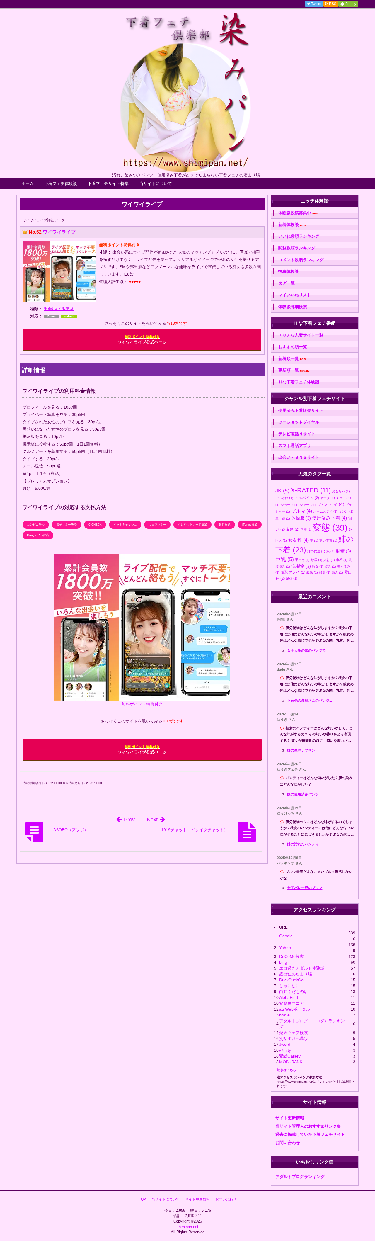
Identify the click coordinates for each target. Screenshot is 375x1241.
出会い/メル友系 (59, 308)
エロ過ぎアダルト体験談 (301, 968)
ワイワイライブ (59, 231)
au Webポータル (294, 1009)
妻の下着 (328, 540)
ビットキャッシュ (125, 524)
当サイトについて (155, 183)
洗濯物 (301, 566)
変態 (330, 527)
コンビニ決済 (36, 524)
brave (284, 1015)
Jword (284, 1044)
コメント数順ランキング (300, 260)
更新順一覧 (294, 370)
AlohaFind (288, 997)
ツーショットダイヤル (298, 422)
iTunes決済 (249, 524)
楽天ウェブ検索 (293, 1032)
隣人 (337, 572)
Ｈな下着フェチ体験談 (298, 382)
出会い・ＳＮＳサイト (298, 457)
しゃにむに (289, 985)
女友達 (298, 540)
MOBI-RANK (290, 1062)
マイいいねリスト (294, 295)
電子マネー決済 (66, 524)
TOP (142, 1199)
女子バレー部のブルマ (304, 888)
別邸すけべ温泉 (293, 1038)
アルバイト (306, 498)
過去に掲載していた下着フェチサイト (310, 1134)
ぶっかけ (284, 498)
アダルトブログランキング (300, 1176)
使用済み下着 (329, 518)
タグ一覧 (286, 283)
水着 (341, 560)
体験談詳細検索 (292, 307)
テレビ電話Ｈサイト (296, 434)
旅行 (329, 560)
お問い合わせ (287, 1142)
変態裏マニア (291, 1003)
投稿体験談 (288, 271)
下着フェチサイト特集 (108, 183)
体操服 (301, 518)
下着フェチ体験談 (60, 183)
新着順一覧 (292, 358)
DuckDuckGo (291, 979)
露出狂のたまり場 (295, 974)
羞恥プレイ (293, 572)
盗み (330, 566)
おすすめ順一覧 (292, 347)
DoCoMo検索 (291, 956)
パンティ (331, 504)
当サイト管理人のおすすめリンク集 (308, 1126)
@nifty (285, 1050)
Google (286, 936)
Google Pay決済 (38, 535)
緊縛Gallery (290, 1056)
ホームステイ (325, 511)
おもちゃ (341, 491)
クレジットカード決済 (192, 524)
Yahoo (285, 947)
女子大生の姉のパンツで (306, 650)
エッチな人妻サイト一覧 (300, 335)
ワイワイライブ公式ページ (142, 339)
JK (282, 491)
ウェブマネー (157, 524)
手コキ (302, 560)
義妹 (312, 572)
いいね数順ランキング (298, 236)
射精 (343, 550)
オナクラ (329, 498)
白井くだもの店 (293, 991)
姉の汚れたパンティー (304, 844)
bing (283, 962)
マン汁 (346, 511)
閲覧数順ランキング (296, 248)
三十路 (282, 518)
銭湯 (324, 572)
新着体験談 (292, 224)
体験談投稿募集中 (298, 213)
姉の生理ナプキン (301, 750)
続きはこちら (286, 1070)
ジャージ (309, 504)
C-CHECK (95, 524)
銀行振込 (225, 524)
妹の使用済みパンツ (303, 794)
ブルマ (301, 511)
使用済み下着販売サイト (300, 410)
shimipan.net (187, 1227)
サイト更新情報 (289, 1118)
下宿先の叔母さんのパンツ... (309, 700)
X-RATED (311, 490)
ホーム (27, 183)
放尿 (316, 560)
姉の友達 (316, 551)
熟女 (317, 566)
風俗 (291, 578)
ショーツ (290, 504)
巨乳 (284, 559)
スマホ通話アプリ (294, 445)
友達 (292, 529)
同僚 (306, 529)
